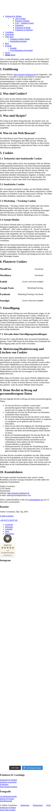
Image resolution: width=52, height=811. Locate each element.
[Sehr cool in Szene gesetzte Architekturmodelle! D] (26, 710)
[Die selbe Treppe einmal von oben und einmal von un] (26, 674)
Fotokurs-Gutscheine (8, 782)
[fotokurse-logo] (19, 12)
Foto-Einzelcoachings (8, 787)
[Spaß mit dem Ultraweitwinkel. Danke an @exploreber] (26, 746)
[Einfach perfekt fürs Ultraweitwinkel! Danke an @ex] (26, 610)
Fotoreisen (4, 784)
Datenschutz (38, 805)
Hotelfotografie (6, 801)
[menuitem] (28, 23)
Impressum (25, 805)
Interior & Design (7, 799)
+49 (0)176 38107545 (9, 520)
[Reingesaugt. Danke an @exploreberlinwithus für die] (26, 580)
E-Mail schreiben (7, 516)
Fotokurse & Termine (8, 780)
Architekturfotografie (8, 796)
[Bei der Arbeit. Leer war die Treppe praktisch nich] (26, 641)
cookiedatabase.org (36, 500)
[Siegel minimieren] (14, 538)
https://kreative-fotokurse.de (25, 74)
